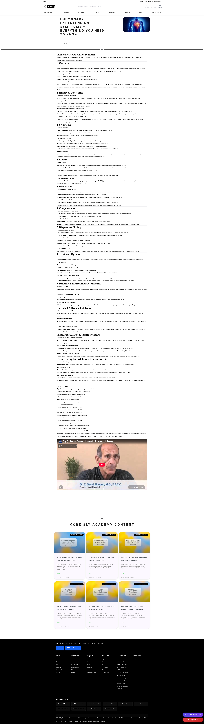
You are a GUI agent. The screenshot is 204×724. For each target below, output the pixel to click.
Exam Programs (48, 12)
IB (102, 670)
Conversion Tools (109, 708)
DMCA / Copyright (61, 721)
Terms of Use (72, 718)
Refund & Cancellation (103, 718)
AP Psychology (121, 683)
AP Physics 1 (120, 659)
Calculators (94, 708)
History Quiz (125, 703)
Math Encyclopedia (78, 703)
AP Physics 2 (120, 661)
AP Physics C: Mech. (122, 664)
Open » (58, 573)
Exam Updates (75, 667)
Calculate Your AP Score (194, 714)
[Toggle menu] (122, 6)
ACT (103, 664)
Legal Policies (155, 12)
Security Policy (143, 718)
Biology (88, 661)
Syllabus (73, 670)
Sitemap (102, 721)
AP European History (122, 680)
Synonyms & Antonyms (78, 708)
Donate (60, 648)
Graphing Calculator (63, 703)
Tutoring (142, 1)
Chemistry (89, 667)
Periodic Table (141, 703)
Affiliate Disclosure (93, 721)
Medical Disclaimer (131, 718)
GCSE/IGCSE (105, 672)
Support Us (194, 719)
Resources (112, 12)
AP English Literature (122, 688)
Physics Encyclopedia (94, 703)
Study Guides (148, 1)
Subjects (65, 12)
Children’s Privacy (73, 721)
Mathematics (90, 659)
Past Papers (74, 661)
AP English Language (122, 686)
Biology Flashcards (137, 659)
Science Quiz (109, 703)
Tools (97, 12)
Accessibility (83, 721)
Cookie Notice (92, 718)
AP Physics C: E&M (122, 667)
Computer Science (91, 672)
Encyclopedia (59, 670)
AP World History (121, 678)
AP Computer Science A (123, 672)
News (140, 12)
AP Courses (81, 12)
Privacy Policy (82, 718)
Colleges (128, 12)
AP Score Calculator (157, 1)
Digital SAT (104, 659)
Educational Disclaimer (118, 718)
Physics (88, 664)
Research (58, 667)
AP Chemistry (120, 670)
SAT (103, 661)
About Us (44, 1)
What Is (58, 672)
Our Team (58, 661)
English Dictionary (62, 708)
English (88, 670)
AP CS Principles (121, 675)
